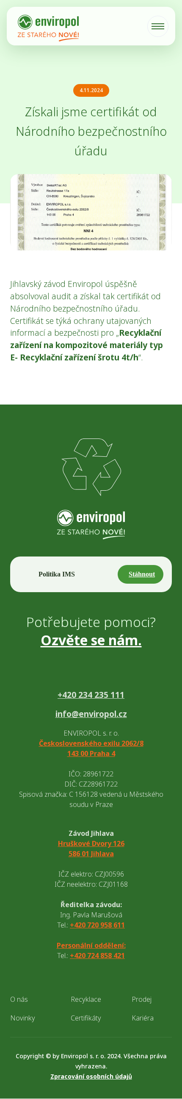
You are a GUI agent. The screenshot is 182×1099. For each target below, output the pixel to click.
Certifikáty (86, 1018)
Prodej (142, 999)
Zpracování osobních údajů (91, 1076)
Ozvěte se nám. (91, 640)
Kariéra (143, 1018)
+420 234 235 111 (91, 695)
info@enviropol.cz (91, 714)
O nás (19, 999)
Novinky (22, 1018)
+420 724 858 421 (97, 955)
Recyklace (86, 999)
